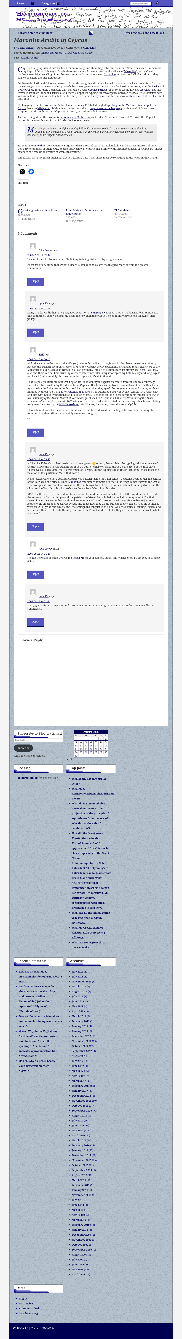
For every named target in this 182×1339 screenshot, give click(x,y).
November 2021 (81, 981)
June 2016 (78, 1125)
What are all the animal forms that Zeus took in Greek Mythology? (91, 917)
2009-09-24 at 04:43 (38, 553)
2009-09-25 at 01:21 (38, 308)
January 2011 (80, 1190)
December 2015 (81, 1155)
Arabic (25, 57)
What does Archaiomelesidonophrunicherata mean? (93, 793)
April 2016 (78, 1135)
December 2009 (81, 1234)
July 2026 (77, 971)
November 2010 (81, 1195)
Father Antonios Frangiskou (76, 391)
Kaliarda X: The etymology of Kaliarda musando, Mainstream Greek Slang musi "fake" (91, 873)
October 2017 (80, 1046)
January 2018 (80, 1031)
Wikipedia (44, 108)
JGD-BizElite (47, 1328)
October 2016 (80, 1105)
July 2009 (77, 1259)
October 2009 (80, 1244)
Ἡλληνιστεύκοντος (41, 13)
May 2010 (77, 1210)
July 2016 (77, 1120)
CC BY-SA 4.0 (20, 1328)
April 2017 (78, 1075)
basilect (156, 86)
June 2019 (78, 1001)
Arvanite (110, 74)
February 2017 (81, 1085)
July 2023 (77, 976)
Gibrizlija (145, 89)
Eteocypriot (98, 96)
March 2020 (79, 986)
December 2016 (81, 1095)
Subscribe (23, 748)
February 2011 (81, 1185)
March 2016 (79, 1140)
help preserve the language (106, 108)
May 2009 (77, 1269)
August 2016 (79, 1115)
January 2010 (80, 1229)
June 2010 (78, 1205)
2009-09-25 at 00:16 (38, 359)
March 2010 (79, 1219)
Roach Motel (80, 557)
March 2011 (79, 1180)
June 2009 (78, 1264)
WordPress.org (28, 1313)
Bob (21, 1061)
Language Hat (99, 312)
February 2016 (81, 1145)
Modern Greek (63, 52)
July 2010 (77, 1200)
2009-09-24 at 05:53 (38, 459)
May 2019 (77, 1006)
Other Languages (83, 52)
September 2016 (82, 1110)
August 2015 (79, 1175)
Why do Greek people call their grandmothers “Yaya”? (37, 1066)
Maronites (130, 71)
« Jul (69, 759)
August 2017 (79, 1056)
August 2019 (79, 991)
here (143, 369)
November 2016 (81, 1100)
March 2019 (79, 1016)
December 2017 (81, 1036)
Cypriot (34, 57)
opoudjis (44, 303)
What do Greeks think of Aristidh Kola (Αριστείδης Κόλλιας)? (88, 932)
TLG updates (122, 210)
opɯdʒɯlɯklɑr (27, 777)
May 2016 (77, 1130)
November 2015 (81, 1160)
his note (49, 105)
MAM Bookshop (69, 404)
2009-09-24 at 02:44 (38, 601)
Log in (23, 1298)
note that (39, 145)
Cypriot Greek (26, 89)
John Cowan (45, 250)
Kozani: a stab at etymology (35, 33)
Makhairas (74, 482)
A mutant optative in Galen (89, 863)
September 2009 (82, 1249)
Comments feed (29, 1308)
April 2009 (78, 1274)
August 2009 (79, 1254)
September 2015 (82, 1170)
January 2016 (80, 1150)
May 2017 (77, 1071)
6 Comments (88, 47)
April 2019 (78, 1011)
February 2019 (81, 1021)
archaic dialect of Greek (140, 96)
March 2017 (79, 1080)
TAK (41, 354)
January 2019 (80, 1026)
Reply (35, 281)
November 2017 (81, 1041)
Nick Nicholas (26, 47)
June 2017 (78, 1066)
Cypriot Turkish (97, 89)
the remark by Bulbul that (75, 117)
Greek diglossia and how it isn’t (144, 33)
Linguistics (47, 52)
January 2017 (80, 1090)
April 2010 (78, 1214)
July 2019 (77, 996)
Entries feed (26, 1303)
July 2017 (77, 1061)
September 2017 (82, 1051)
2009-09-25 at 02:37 (38, 255)
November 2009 (81, 1239)
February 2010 (81, 1224)
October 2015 (80, 1165)
